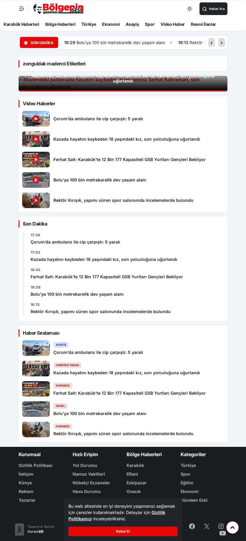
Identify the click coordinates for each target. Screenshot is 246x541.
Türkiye (88, 24)
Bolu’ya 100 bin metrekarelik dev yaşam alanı (120, 42)
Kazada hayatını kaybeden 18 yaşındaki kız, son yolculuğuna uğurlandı (104, 259)
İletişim (26, 474)
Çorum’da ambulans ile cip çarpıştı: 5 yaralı (75, 241)
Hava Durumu (87, 491)
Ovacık (134, 491)
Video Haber (172, 24)
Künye (25, 482)
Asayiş (132, 24)
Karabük (135, 465)
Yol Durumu (85, 465)
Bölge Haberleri (60, 24)
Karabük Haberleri (21, 24)
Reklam (26, 491)
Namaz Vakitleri (89, 474)
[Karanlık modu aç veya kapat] (190, 9)
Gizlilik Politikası (35, 465)
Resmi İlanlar (203, 24)
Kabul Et (123, 531)
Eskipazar (137, 482)
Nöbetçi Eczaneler (91, 482)
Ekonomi (111, 24)
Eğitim (187, 482)
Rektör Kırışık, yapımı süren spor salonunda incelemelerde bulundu (101, 311)
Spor (149, 24)
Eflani (132, 474)
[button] (211, 42)
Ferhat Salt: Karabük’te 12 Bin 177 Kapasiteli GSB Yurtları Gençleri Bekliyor (107, 276)
